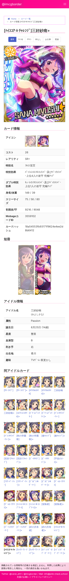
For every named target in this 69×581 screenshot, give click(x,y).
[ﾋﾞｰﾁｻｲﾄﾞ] (34, 458)
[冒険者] (45, 504)
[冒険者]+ (59, 504)
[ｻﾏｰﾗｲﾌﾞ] (8, 390)
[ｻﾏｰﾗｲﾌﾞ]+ (21, 390)
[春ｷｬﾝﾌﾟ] (46, 435)
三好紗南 (58, 390)
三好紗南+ (9, 412)
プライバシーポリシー (41, 577)
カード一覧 (26, 19)
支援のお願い (23, 577)
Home (13, 19)
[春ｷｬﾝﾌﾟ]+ (59, 435)
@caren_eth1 (15, 574)
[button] (65, 4)
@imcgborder (12, 4)
